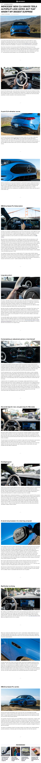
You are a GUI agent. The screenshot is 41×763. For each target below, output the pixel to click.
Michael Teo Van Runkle (6, 14)
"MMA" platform (17, 138)
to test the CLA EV (27, 43)
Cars (2, 4)
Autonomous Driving (8, 4)
